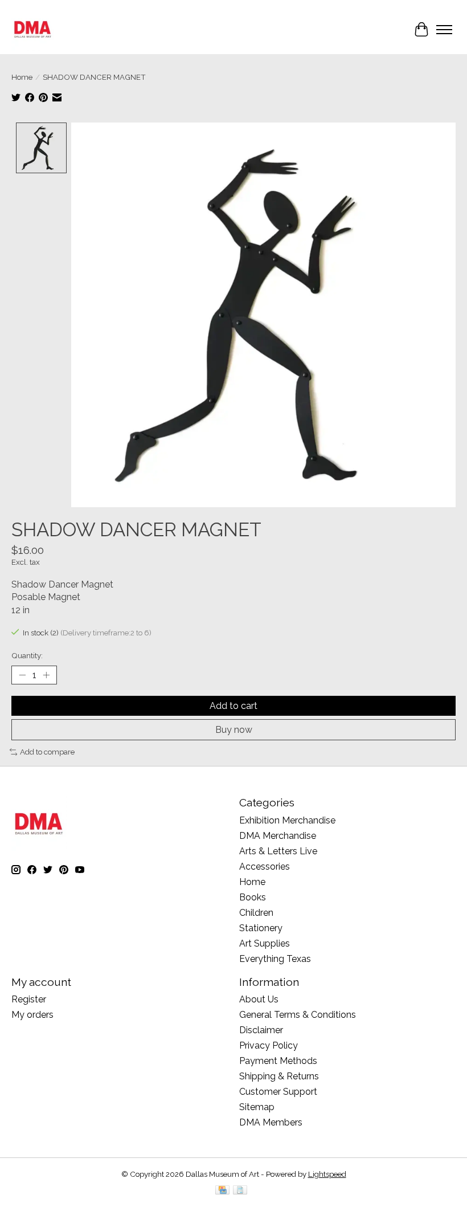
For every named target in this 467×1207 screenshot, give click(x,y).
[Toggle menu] (444, 29)
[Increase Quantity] (46, 675)
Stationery (260, 928)
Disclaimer (261, 1030)
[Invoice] (240, 1190)
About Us (258, 999)
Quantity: (27, 655)
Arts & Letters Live (278, 851)
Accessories (264, 866)
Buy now (233, 729)
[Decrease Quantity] (22, 675)
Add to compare (47, 751)
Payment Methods (278, 1060)
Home (21, 76)
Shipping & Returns (279, 1076)
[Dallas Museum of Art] (32, 29)
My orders (32, 1014)
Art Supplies (264, 943)
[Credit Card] (222, 1190)
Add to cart (233, 705)
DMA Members (270, 1122)
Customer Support (278, 1091)
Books (252, 897)
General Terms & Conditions (297, 1014)
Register (28, 999)
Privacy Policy (268, 1045)
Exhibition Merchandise (287, 820)
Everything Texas (275, 958)
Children (256, 912)
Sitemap (257, 1107)
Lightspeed (327, 1174)
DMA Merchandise (277, 835)
